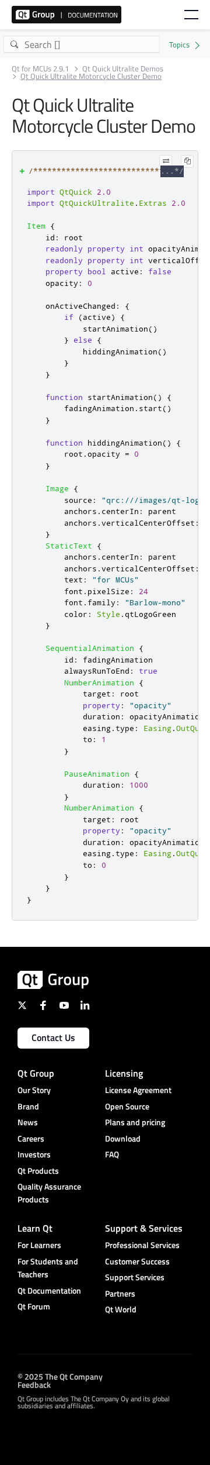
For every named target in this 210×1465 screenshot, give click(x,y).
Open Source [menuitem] (127, 1106)
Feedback (34, 1384)
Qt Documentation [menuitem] (49, 1290)
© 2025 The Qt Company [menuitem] (60, 1376)
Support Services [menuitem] (134, 1277)
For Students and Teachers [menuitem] (48, 1267)
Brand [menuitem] (28, 1106)
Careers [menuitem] (31, 1138)
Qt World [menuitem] (120, 1309)
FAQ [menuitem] (112, 1154)
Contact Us (53, 1037)
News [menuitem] (28, 1122)
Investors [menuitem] (34, 1154)
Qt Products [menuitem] (38, 1170)
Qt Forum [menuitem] (34, 1306)
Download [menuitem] (123, 1138)
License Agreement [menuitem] (138, 1090)
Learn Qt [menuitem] (35, 1228)
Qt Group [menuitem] (36, 1073)
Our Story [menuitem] (34, 1090)
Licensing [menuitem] (124, 1073)
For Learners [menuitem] (39, 1245)
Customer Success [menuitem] (137, 1261)
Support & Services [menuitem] (144, 1228)
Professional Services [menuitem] (142, 1245)
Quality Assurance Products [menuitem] (49, 1192)
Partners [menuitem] (120, 1293)
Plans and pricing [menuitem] (135, 1122)
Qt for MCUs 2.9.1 (40, 69)
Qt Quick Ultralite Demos (122, 69)
